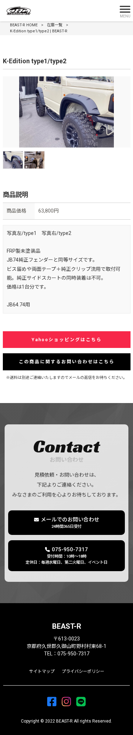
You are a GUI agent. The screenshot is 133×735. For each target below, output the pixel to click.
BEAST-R (66, 626)
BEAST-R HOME (24, 25)
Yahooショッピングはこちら (67, 339)
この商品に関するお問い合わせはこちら (67, 361)
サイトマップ (42, 671)
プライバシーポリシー (83, 671)
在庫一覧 (54, 25)
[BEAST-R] (57, 10)
